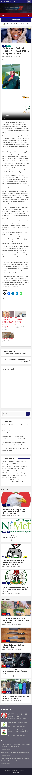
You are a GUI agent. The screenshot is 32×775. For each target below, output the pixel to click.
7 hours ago (7, 593)
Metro (4, 505)
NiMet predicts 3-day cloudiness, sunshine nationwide (17, 723)
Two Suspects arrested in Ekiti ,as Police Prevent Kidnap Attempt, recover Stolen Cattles (15, 620)
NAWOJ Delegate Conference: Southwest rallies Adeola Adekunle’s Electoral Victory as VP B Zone (14, 482)
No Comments (7, 59)
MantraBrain (16, 772)
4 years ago (7, 56)
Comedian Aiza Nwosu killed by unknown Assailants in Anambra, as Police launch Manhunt (14, 562)
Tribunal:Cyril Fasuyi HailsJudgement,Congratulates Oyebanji (15, 352)
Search (28, 414)
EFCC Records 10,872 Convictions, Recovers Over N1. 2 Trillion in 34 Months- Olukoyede (14, 511)
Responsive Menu (29, 1)
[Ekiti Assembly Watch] (8, 335)
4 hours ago (7, 566)
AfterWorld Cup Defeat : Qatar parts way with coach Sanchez (16, 360)
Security (9, 692)
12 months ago (8, 676)
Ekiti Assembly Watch (8, 338)
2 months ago (7, 624)
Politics (9, 45)
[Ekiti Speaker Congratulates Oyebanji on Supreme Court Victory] (20, 314)
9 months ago (7, 649)
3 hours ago (7, 515)
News (4, 45)
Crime (4, 614)
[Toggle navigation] (3, 15)
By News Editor (16, 56)
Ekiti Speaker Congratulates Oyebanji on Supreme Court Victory (19, 321)
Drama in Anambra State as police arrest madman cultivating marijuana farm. (15, 672)
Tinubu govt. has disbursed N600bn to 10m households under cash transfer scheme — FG (15, 589)
